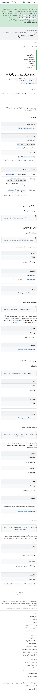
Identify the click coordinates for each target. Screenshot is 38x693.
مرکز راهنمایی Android (31, 662)
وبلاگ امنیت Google (32, 646)
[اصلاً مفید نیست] (24, 46)
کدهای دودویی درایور (32, 630)
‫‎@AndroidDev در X (31, 641)
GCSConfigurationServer (26, 128)
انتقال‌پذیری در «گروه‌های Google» (28, 655)
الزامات (35, 619)
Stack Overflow (32, 673)
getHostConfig (15, 179)
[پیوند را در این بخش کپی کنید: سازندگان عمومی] (21, 206)
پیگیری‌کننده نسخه (32, 676)
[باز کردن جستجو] (15, 2)
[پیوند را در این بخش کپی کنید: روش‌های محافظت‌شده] (16, 361)
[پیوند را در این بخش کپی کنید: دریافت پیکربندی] (23, 233)
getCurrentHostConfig (27, 157)
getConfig (20, 144)
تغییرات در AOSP (32, 22)
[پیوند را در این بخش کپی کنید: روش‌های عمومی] (21, 228)
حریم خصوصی (6, 682)
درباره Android (33, 682)
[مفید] (26, 46)
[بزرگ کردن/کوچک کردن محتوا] (28, 51)
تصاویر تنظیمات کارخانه (31, 628)
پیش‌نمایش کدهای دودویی (31, 625)
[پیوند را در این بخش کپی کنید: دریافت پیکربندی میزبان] (19, 427)
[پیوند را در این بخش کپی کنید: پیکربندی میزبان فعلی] (20, 302)
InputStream (31, 279)
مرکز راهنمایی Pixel (32, 665)
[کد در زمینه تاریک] (35, 216)
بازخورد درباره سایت (31, 685)
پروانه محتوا (5, 601)
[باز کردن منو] (34, 2)
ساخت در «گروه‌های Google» (29, 652)
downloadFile (10, 174)
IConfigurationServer (28, 83)
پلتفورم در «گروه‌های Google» (29, 649)
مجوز (13, 682)
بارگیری (35, 622)
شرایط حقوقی (19, 682)
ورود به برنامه (5, 2)
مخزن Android (33, 616)
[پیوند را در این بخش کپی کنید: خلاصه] (29, 118)
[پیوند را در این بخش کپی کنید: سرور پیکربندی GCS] (20, 211)
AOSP (35, 43)
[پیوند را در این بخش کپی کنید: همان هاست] (26, 520)
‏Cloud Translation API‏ (19, 32)
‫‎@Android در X (32, 638)
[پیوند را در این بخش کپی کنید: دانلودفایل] (28, 366)
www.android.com (31, 668)
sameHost (11, 190)
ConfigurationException (26, 293)
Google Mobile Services (30, 671)
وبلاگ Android (33, 643)
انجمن (25, 682)
